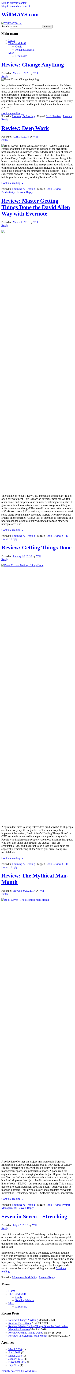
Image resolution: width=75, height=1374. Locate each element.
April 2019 (14, 1352)
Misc (11, 52)
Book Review (53, 116)
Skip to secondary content (15, 6)
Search (5, 26)
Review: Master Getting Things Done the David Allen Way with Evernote (35, 207)
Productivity (8, 192)
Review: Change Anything (32, 64)
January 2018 (15, 1358)
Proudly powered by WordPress (18, 1370)
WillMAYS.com (20, 14)
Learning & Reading (23, 116)
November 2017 (17, 1361)
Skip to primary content (14, 2)
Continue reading (12, 113)
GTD (65, 535)
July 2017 (13, 1365)
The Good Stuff (17, 43)
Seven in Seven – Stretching (34, 1216)
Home (11, 40)
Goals (18, 46)
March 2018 (15, 1355)
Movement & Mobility (24, 1277)
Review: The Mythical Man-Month (27, 1335)
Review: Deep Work (25, 128)
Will (35, 73)
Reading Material (24, 49)
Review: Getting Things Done (36, 547)
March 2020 (15, 1349)
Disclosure (21, 55)
